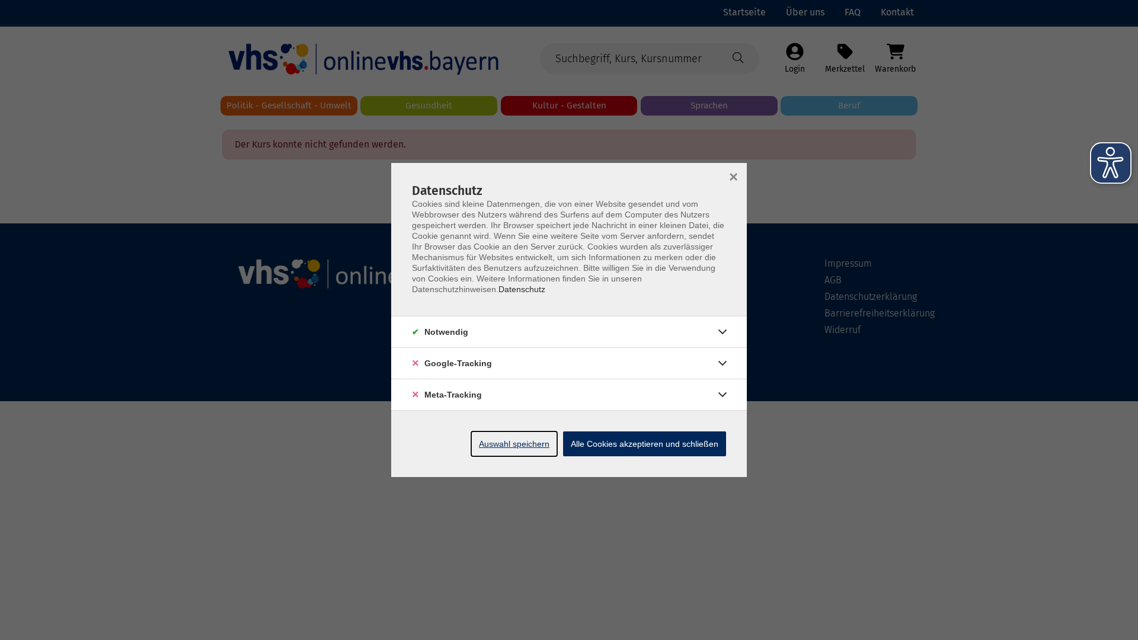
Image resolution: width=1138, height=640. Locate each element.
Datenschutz (521, 289)
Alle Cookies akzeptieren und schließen (644, 444)
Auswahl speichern (514, 444)
